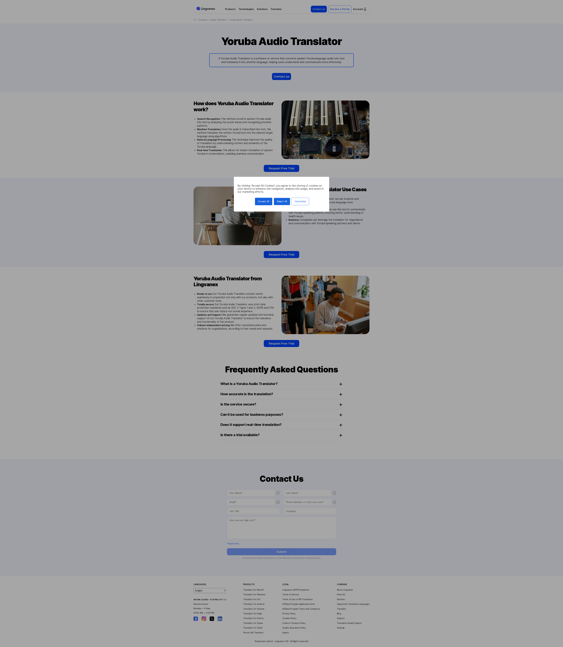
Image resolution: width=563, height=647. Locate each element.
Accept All (263, 201)
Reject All (282, 201)
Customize (300, 201)
